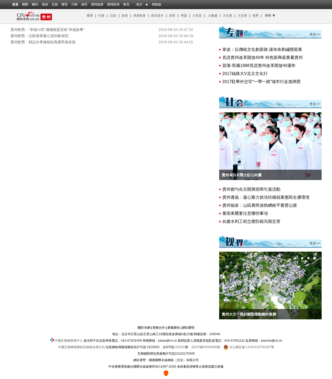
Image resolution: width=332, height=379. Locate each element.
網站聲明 (188, 327)
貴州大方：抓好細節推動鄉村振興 (249, 314)
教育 (126, 4)
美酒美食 (140, 15)
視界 (255, 15)
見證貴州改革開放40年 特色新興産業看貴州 (262, 57)
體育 (64, 4)
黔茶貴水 (157, 15)
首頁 (15, 4)
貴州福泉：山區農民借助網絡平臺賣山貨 (259, 205)
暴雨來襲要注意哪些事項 (245, 213)
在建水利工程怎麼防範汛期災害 (251, 221)
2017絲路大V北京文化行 (245, 73)
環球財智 (113, 4)
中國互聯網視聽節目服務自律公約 (81, 347)
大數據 (212, 15)
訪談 (113, 15)
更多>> (314, 34)
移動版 (156, 4)
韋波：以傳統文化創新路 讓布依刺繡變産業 (262, 49)
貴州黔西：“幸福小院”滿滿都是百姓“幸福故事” (47, 29)
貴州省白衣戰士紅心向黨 (242, 175)
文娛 (55, 4)
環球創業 (97, 4)
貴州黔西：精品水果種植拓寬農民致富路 (43, 42)
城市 (84, 4)
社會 (101, 15)
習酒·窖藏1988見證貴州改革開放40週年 (259, 65)
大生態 (228, 15)
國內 (35, 4)
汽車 (74, 4)
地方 (139, 4)
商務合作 (159, 327)
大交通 (243, 15)
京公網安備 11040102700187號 (251, 347)
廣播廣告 (173, 327)
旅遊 (125, 15)
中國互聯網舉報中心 (69, 340)
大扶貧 (197, 15)
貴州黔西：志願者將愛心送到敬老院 (39, 36)
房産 (172, 15)
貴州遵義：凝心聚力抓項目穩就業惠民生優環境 (265, 197)
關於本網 (144, 327)
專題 (184, 15)
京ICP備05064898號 (205, 347)
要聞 (90, 15)
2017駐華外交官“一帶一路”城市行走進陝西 (261, 81)
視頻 (45, 4)
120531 (179, 347)
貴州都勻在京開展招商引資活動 (251, 189)
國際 (25, 4)
